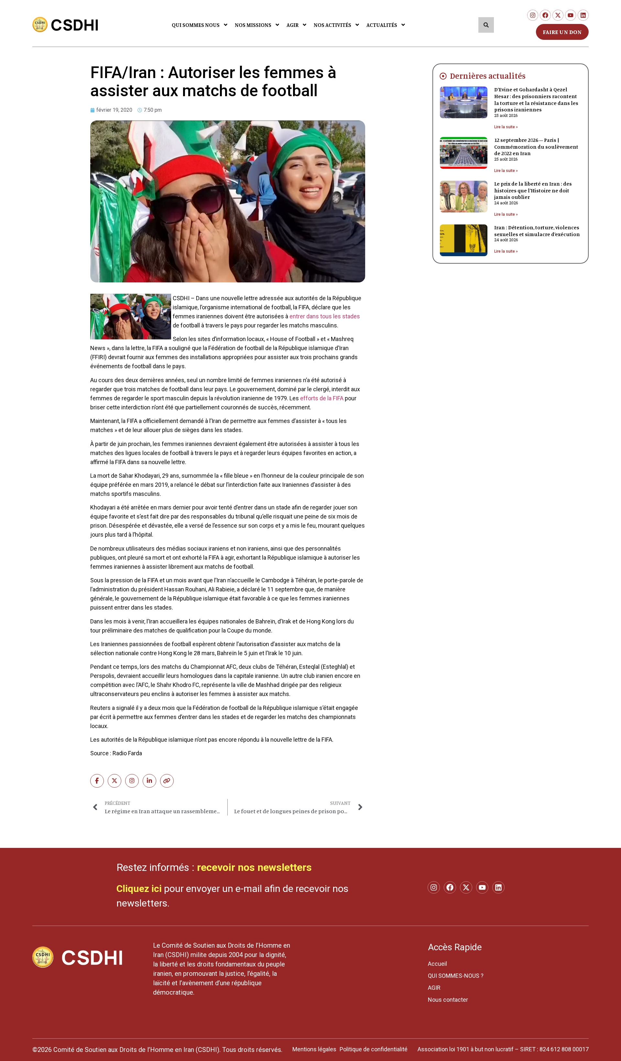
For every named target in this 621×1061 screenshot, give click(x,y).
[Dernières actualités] (443, 76)
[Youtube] (570, 15)
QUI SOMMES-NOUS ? (456, 975)
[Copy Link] (167, 781)
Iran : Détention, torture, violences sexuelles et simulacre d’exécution (537, 230)
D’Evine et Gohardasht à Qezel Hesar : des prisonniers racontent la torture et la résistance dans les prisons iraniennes (536, 99)
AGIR (293, 24)
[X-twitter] (557, 15)
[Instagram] (532, 15)
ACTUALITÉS (381, 24)
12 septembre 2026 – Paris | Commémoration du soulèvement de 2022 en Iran (536, 147)
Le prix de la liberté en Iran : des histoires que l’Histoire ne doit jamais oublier (533, 190)
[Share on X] (114, 781)
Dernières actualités (488, 76)
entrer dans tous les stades (324, 316)
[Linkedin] (583, 15)
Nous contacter (448, 999)
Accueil (437, 963)
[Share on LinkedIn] (149, 781)
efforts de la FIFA (321, 398)
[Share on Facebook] (97, 781)
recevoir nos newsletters (254, 867)
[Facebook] (545, 15)
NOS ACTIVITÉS (332, 24)
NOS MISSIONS (253, 24)
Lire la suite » (506, 127)
